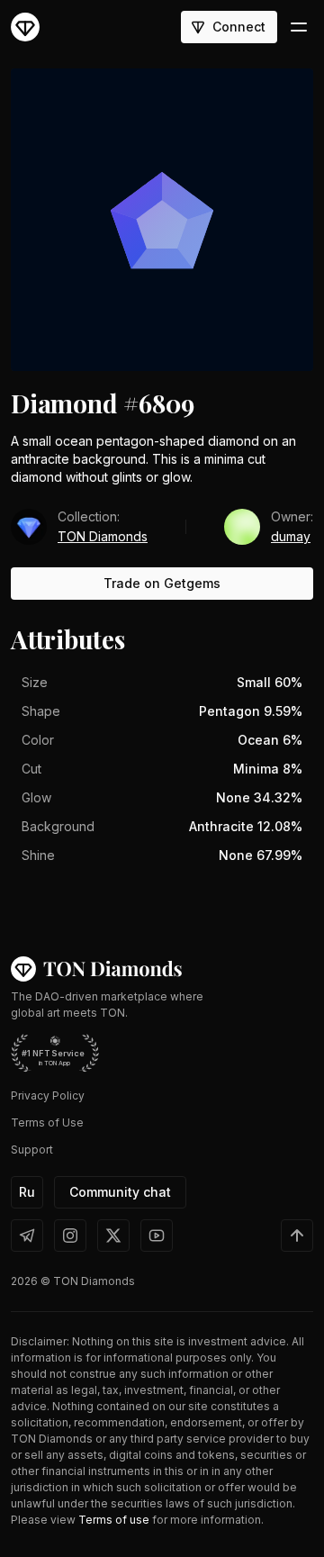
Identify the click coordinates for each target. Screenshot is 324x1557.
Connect (239, 26)
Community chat (120, 1191)
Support (32, 1149)
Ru (27, 1191)
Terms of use (113, 1519)
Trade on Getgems (162, 583)
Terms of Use (47, 1122)
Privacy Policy (48, 1095)
